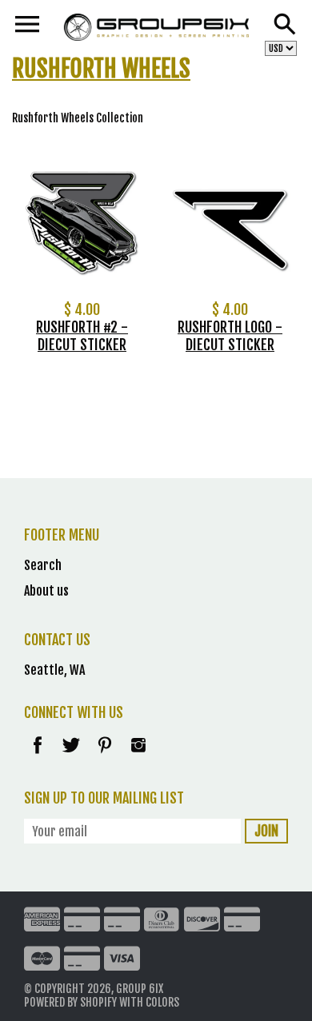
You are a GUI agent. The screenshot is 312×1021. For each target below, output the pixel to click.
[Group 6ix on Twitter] (72, 756)
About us (46, 591)
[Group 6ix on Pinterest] (106, 756)
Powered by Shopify (70, 1002)
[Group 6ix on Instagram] (138, 756)
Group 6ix (139, 988)
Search (43, 565)
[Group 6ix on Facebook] (37, 756)
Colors (162, 1002)
